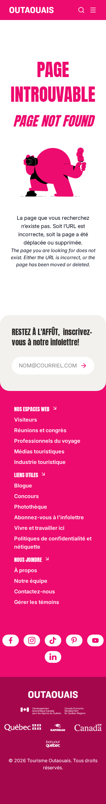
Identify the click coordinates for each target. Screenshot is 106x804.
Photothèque (30, 507)
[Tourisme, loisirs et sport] (22, 727)
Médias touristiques (39, 451)
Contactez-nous (34, 591)
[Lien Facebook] (10, 640)
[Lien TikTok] (53, 640)
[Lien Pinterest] (74, 640)
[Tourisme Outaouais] (53, 694)
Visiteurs (25, 420)
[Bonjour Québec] (53, 744)
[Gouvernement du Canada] (88, 727)
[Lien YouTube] (95, 640)
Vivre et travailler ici (39, 528)
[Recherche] (81, 10)
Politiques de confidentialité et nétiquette (53, 542)
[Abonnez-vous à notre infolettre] (83, 365)
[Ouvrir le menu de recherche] (93, 10)
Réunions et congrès (40, 430)
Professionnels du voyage (47, 441)
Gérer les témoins (36, 602)
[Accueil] (31, 10)
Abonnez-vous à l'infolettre (49, 517)
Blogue (23, 485)
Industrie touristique (40, 462)
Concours (26, 496)
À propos (25, 570)
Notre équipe (30, 581)
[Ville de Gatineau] (57, 727)
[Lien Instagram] (32, 640)
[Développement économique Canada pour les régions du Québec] (53, 711)
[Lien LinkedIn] (53, 657)
